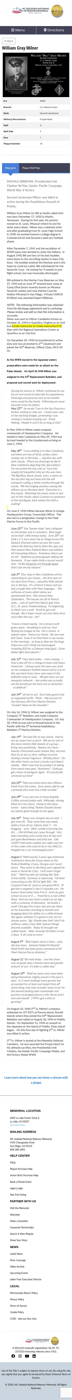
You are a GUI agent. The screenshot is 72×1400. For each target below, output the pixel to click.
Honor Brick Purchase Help (24, 1175)
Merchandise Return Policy (24, 1293)
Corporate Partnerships (22, 1227)
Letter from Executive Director (26, 1279)
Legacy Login (16, 1188)
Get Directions (17, 1125)
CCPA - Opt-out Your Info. (23, 1318)
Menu (19, 30)
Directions (55, 30)
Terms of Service (18, 1305)
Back (10, 41)
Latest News (16, 1253)
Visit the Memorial (19, 1208)
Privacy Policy (17, 1299)
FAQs (13, 1162)
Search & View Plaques (21, 1233)
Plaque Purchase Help (21, 1168)
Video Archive (17, 1266)
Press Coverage (18, 1260)
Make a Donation (19, 1221)
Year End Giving (18, 1194)
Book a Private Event (20, 1181)
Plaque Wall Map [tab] (31, 167)
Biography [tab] (10, 167)
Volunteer (15, 1214)
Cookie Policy (17, 1312)
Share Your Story (18, 1240)
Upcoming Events (19, 1273)
